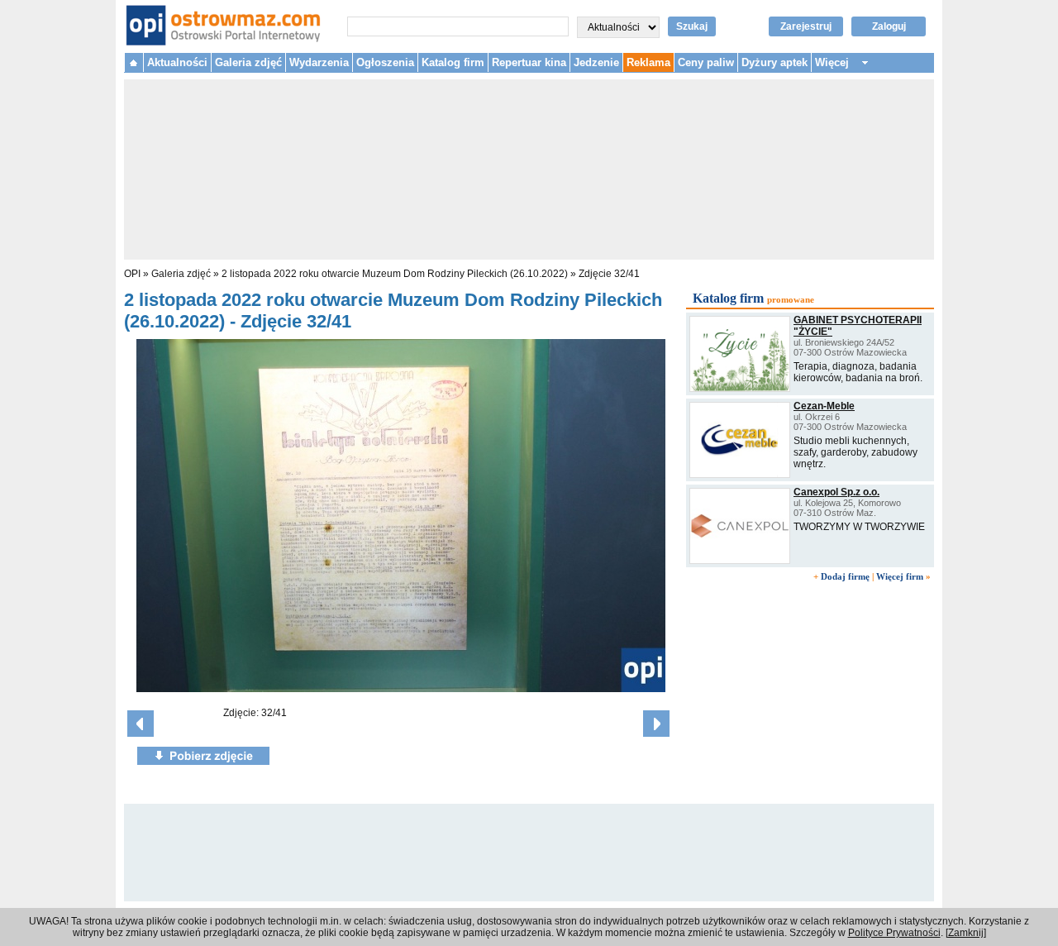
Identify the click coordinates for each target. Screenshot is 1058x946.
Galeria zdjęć (248, 62)
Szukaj (692, 26)
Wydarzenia (319, 62)
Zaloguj (889, 26)
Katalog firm (453, 62)
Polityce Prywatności (894, 933)
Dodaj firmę (845, 576)
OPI (132, 274)
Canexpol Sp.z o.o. (836, 492)
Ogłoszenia (385, 62)
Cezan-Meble (824, 406)
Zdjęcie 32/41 (609, 274)
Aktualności (177, 62)
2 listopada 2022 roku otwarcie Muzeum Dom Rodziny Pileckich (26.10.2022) (396, 274)
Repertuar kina (529, 62)
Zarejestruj (806, 26)
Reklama (648, 62)
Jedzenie (596, 62)
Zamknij (966, 933)
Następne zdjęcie (656, 723)
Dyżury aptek (774, 62)
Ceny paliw (706, 62)
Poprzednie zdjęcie (140, 723)
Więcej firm (899, 576)
